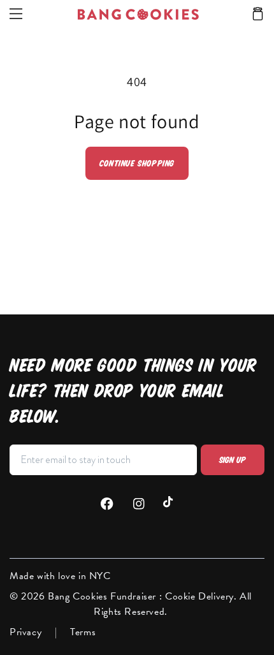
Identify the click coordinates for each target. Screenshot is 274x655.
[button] (257, 14)
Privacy (25, 632)
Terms (83, 632)
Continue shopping (137, 163)
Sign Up (232, 460)
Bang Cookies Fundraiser (103, 596)
